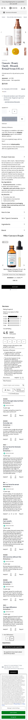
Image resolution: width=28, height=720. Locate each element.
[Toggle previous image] (1, 32)
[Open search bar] (4, 8)
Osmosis (4, 60)
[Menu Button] (1, 8)
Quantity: (5, 107)
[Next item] (24, 265)
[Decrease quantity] (4, 111)
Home (3, 17)
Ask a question (15, 80)
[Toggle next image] (25, 32)
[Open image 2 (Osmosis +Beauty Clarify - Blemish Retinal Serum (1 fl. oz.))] (15, 51)
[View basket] (24, 8)
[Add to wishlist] (22, 119)
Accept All (13, 717)
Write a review (6, 80)
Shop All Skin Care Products (14, 17)
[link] (21, 8)
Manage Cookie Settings (13, 708)
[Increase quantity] (14, 111)
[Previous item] (3, 265)
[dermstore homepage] (13, 8)
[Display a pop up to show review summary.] (22, 278)
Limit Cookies (13, 712)
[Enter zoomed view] (24, 42)
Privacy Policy (17, 704)
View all (23, 89)
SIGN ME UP (13, 672)
